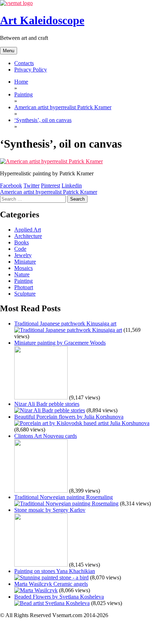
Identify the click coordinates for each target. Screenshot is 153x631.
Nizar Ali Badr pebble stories (46, 404)
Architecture (28, 236)
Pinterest (50, 185)
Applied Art (27, 230)
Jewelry (23, 255)
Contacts (24, 63)
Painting (23, 281)
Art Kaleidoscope (42, 20)
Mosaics (23, 268)
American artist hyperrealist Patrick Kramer (48, 192)
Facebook (11, 185)
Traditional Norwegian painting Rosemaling (63, 497)
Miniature (25, 262)
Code (20, 249)
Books (21, 242)
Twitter (31, 185)
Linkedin (72, 185)
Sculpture (25, 294)
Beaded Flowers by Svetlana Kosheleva (59, 597)
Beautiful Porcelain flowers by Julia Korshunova (68, 417)
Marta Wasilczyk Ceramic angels (51, 584)
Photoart (23, 287)
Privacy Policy (30, 70)
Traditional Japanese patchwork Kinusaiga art (65, 323)
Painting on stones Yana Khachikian (54, 571)
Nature (22, 274)
